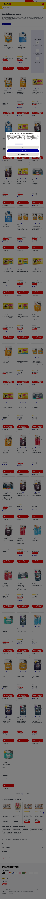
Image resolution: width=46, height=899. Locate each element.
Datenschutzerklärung (19, 144)
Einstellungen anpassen (23, 147)
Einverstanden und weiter (23, 150)
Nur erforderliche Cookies (23, 154)
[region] (23, 144)
